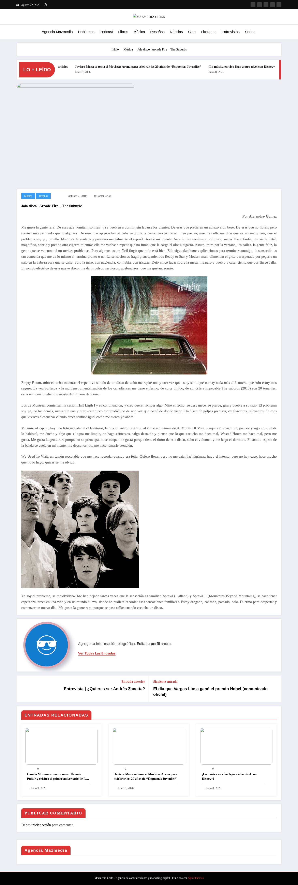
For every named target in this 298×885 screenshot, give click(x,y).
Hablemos (86, 32)
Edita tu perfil (148, 643)
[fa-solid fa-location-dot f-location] (279, 4)
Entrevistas (231, 32)
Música (139, 32)
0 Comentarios (102, 195)
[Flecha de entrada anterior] (23, 689)
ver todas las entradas (97, 653)
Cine (192, 32)
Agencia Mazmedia (57, 32)
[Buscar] (277, 32)
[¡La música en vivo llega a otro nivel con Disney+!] (236, 746)
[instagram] (266, 4)
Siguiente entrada (165, 681)
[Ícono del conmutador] (20, 32)
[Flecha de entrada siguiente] (275, 689)
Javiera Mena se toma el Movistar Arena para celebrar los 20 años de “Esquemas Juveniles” (117, 66)
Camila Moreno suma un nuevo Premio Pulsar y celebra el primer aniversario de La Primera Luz (57, 777)
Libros (123, 32)
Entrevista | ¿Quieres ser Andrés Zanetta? (104, 689)
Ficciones (208, 32)
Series (250, 32)
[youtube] (272, 4)
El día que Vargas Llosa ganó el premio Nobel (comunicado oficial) (210, 692)
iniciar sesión (41, 825)
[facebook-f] (253, 4)
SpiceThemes (196, 878)
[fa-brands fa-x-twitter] (259, 4)
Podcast (106, 32)
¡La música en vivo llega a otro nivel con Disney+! (221, 66)
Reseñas (157, 32)
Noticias (176, 32)
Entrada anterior (133, 681)
